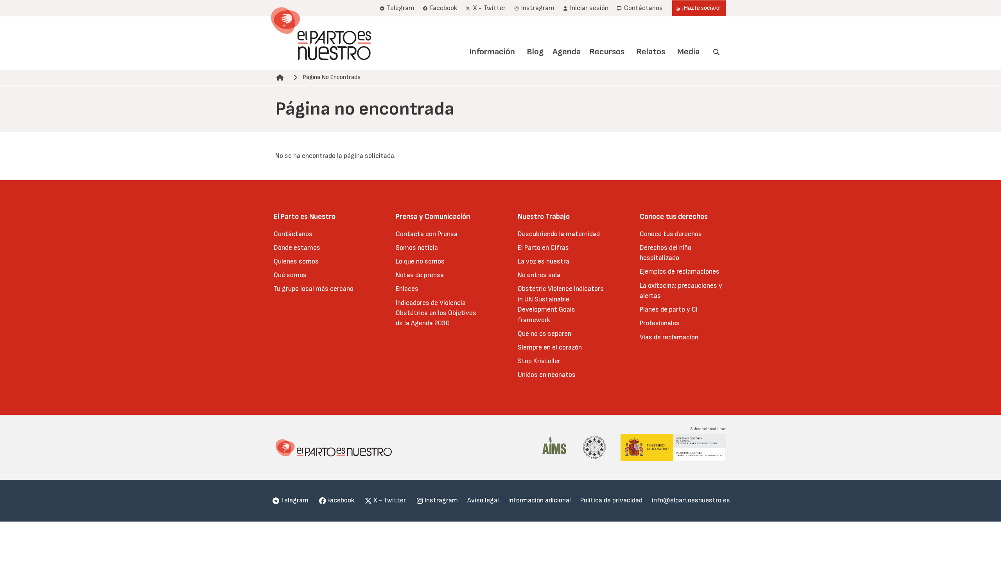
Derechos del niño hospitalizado (665, 253)
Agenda (567, 52)
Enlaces (407, 289)
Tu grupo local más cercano (313, 289)
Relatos (650, 52)
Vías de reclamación (669, 337)
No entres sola (539, 275)
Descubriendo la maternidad (559, 234)
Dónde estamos (297, 248)
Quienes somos (296, 261)
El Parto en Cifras (543, 248)
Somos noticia (417, 248)
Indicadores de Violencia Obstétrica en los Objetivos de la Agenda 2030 (436, 313)
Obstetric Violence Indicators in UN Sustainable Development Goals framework (561, 304)
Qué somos (290, 275)
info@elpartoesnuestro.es (691, 500)
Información (492, 52)
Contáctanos (293, 234)
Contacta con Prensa (426, 234)
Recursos (606, 52)
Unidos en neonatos (547, 375)
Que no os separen (544, 334)
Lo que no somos (420, 261)
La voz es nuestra (543, 261)
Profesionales (660, 323)
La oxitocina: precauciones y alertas (681, 291)
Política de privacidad (611, 500)
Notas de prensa (420, 275)
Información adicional (539, 500)
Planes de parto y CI (669, 309)
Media (688, 52)
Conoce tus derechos (671, 234)
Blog (535, 52)
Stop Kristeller (539, 361)
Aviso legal (483, 500)
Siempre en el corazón (550, 347)
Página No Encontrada (332, 77)
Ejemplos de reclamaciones (679, 271)
